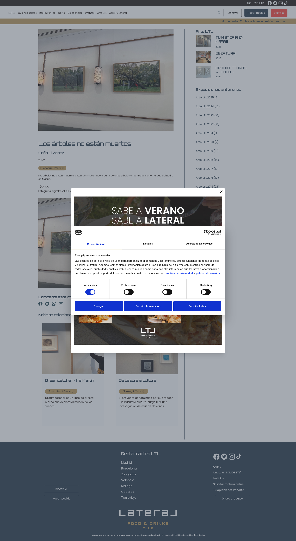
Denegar (99, 306)
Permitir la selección (148, 306)
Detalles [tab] (148, 243)
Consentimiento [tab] (96, 244)
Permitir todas (197, 306)
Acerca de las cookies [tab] (199, 243)
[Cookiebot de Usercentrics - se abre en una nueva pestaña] (206, 232)
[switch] (129, 292)
